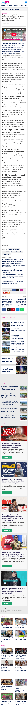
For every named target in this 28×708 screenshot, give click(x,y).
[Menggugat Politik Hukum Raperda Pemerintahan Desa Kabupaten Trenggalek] (14, 433)
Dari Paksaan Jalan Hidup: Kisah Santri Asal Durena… (20, 627)
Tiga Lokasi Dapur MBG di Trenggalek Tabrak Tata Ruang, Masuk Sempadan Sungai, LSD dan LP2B (12, 276)
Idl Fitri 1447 (6, 251)
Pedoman (8, 610)
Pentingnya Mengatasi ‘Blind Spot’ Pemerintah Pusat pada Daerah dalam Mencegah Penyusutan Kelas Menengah (13, 590)
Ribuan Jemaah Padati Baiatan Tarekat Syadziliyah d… (7, 639)
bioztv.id (14, 43)
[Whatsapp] (22, 309)
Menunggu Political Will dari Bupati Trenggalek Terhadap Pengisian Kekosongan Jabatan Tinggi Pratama (12, 517)
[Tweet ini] (9, 309)
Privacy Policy (21, 610)
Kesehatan (5, 13)
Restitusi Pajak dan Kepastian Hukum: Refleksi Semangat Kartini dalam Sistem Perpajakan (13, 481)
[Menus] (26, 2)
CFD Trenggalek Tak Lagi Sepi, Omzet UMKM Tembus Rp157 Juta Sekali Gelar (18, 324)
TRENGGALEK (6, 43)
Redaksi (2, 610)
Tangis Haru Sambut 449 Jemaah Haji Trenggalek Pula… (20, 656)
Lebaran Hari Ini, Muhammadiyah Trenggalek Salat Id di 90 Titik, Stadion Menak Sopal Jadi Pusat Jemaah (20, 301)
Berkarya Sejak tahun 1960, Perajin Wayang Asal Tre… (20, 703)
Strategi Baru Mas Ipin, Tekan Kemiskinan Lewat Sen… (7, 687)
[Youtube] (5, 293)
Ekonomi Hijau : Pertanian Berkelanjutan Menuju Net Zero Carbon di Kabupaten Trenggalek (13, 554)
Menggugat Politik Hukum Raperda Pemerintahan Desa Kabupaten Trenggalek (12, 445)
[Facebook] (14, 290)
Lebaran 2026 (6, 254)
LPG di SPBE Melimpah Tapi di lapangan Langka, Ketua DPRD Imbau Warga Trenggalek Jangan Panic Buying (7, 301)
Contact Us (14, 610)
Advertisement (4, 611)
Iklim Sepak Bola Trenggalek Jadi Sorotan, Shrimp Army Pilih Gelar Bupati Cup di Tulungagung (13, 270)
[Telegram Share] (17, 309)
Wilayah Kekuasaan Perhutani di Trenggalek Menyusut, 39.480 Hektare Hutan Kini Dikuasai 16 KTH (12, 281)
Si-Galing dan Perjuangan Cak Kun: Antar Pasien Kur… (6, 627)
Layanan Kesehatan (16, 251)
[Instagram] (21, 290)
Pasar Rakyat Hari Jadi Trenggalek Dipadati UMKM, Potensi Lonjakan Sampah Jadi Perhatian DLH (13, 265)
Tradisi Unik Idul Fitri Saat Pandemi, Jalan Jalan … (6, 703)
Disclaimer (18, 609)
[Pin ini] (13, 309)
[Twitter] (17, 290)
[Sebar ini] (4, 309)
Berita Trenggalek (14, 249)
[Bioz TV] (5, 2)
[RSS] (8, 293)
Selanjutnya (7, 457)
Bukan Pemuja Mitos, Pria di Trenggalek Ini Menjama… (20, 639)
